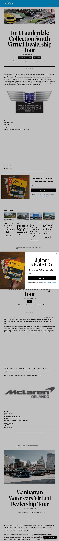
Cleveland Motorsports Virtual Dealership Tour (49, 229)
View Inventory (8, 166)
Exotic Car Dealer (22, 57)
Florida (29, 57)
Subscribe (43, 190)
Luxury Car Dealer (36, 57)
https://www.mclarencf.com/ (12, 416)
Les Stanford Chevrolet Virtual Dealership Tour (35, 230)
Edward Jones (27, 54)
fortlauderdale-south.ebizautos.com (14, 126)
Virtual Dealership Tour (23, 61)
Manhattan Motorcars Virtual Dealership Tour (22, 230)
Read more (8, 235)
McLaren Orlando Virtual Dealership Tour (9, 227)
